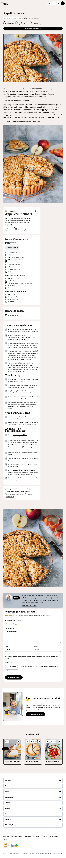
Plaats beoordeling (14, 677)
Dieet (7, 791)
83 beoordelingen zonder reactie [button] (39, 615)
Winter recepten (10, 494)
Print (10, 229)
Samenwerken (54, 836)
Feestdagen (9, 786)
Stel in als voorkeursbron (36, 714)
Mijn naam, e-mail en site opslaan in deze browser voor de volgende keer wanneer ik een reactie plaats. (31, 657)
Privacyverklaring (16, 836)
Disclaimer (6, 836)
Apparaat (8, 819)
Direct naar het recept (32, 28)
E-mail (36, 646)
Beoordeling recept (13, 621)
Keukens (8, 814)
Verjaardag (30, 489)
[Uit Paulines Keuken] (4, 3)
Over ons (44, 836)
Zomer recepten (20, 494)
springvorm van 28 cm (20, 435)
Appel (7, 491)
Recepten (8, 780)
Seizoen (7, 808)
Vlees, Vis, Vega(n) (11, 825)
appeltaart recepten (32, 121)
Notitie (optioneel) (10, 628)
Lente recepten (25, 491)
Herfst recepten (15, 491)
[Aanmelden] (54, 3)
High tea (29, 494)
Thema (7, 802)
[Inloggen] (49, 3)
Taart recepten (10, 496)
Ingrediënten (9, 797)
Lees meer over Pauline (29, 605)
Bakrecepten (9, 489)
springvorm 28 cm (13, 315)
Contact (5, 839)
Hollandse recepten (20, 489)
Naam (7, 646)
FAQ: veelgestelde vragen (32, 836)
